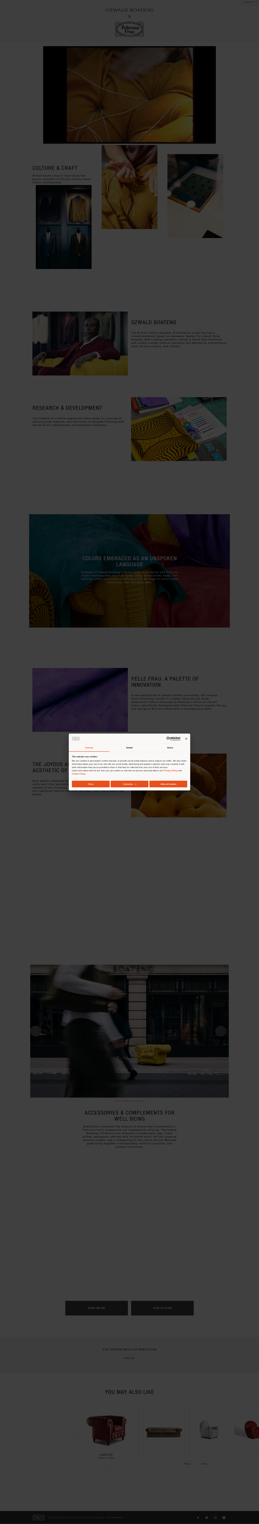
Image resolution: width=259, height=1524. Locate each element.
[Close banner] (186, 739)
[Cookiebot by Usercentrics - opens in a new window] (168, 739)
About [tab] (170, 747)
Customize (128, 784)
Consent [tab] (89, 747)
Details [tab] (129, 747)
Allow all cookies (168, 784)
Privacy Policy (170, 770)
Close (90, 784)
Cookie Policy (79, 774)
